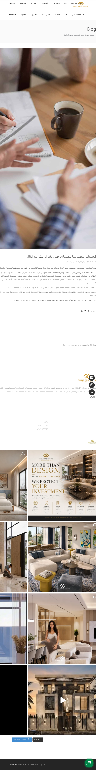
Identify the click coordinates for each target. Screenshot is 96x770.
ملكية (72, 262)
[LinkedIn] (92, 392)
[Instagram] (92, 385)
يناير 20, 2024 (80, 262)
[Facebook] (92, 378)
